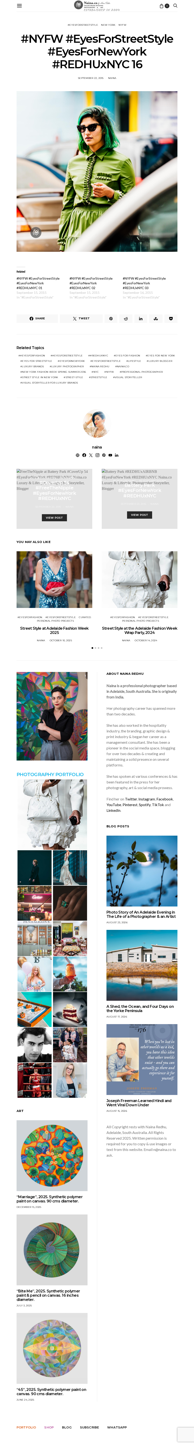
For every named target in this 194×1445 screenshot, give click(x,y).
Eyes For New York (161, 355)
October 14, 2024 (146, 640)
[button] (92, 648)
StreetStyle (99, 377)
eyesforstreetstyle (106, 361)
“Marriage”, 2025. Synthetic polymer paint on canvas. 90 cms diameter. (50, 1199)
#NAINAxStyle (69, 478)
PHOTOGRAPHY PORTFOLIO (50, 774)
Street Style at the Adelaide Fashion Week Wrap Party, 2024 (139, 630)
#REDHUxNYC (99, 355)
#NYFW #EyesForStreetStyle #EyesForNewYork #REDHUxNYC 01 (38, 283)
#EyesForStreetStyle (83, 24)
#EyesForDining (124, 480)
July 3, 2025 (24, 1305)
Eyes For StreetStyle (37, 361)
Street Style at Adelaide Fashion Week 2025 (54, 630)
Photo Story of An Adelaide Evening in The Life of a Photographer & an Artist (141, 914)
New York (108, 24)
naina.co (123, 366)
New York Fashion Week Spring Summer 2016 (54, 371)
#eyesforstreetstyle (67, 355)
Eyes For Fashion (127, 355)
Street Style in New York (40, 377)
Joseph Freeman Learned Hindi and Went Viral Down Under (139, 1103)
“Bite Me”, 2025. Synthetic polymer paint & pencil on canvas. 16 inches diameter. (48, 1295)
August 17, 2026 (116, 1016)
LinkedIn (113, 810)
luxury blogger (160, 361)
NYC (96, 371)
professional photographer (142, 371)
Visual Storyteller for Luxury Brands (50, 382)
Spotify (144, 804)
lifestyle (134, 361)
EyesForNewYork (72, 361)
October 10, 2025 (61, 640)
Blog (67, 1427)
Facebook (164, 799)
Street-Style (74, 377)
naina (112, 78)
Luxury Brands (33, 366)
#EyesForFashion (32, 355)
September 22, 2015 (91, 78)
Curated (85, 617)
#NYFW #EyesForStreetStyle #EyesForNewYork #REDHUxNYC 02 (91, 283)
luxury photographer (67, 366)
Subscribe (89, 1427)
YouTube (113, 804)
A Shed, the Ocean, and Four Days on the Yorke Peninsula (140, 1008)
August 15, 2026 (116, 1110)
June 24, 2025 (25, 1399)
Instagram (146, 799)
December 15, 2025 (29, 1207)
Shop (49, 1427)
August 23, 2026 (117, 922)
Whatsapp (117, 1427)
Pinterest (130, 804)
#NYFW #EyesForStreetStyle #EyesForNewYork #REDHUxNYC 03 (144, 283)
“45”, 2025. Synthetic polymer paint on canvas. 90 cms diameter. (51, 1391)
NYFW (122, 24)
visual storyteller (128, 377)
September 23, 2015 (133, 503)
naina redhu (100, 366)
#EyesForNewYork (43, 478)
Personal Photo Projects (55, 620)
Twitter (131, 799)
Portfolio (26, 1427)
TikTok (158, 804)
